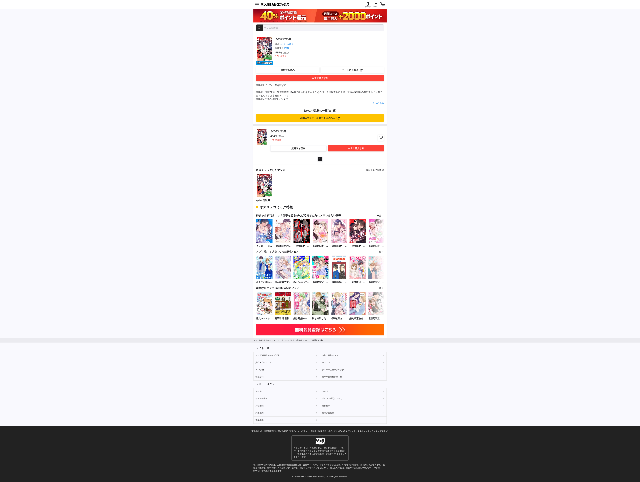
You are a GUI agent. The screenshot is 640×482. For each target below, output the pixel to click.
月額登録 (260, 405)
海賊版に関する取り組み (321, 431)
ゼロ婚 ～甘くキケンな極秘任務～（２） (264, 245)
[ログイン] (375, 4)
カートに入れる (350, 69)
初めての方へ (262, 398)
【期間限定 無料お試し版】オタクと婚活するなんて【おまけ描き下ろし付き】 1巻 (357, 282)
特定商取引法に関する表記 (276, 431)
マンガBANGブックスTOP (267, 355)
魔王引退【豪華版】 (283, 318)
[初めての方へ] (367, 4)
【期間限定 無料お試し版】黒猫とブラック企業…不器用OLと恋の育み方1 (376, 318)
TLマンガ (326, 362)
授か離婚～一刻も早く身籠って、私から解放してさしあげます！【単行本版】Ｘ (301, 318)
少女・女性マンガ (264, 362)
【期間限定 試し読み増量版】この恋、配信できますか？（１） (376, 245)
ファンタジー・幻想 (285, 340)
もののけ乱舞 (263, 200)
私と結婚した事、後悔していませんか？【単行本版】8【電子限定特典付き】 (320, 318)
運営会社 (255, 431)
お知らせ (260, 391)
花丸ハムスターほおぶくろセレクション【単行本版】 (264, 318)
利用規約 (260, 413)
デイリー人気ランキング (333, 369)
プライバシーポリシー (299, 431)
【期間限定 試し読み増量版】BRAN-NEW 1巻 (339, 282)
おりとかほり (287, 44)
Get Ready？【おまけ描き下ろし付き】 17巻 (301, 282)
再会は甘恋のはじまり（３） (283, 245)
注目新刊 (260, 377)
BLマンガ (260, 369)
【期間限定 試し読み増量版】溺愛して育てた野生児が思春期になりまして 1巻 (320, 282)
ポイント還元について (332, 398)
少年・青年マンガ (330, 355)
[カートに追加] (381, 138)
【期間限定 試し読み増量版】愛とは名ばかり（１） (301, 245)
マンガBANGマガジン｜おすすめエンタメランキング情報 (360, 431)
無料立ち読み (288, 69)
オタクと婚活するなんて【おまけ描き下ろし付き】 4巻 (264, 282)
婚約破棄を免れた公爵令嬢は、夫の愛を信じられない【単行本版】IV (357, 318)
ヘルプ (325, 391)
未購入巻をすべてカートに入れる (317, 117)
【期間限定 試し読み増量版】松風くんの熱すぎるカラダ (320, 245)
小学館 (286, 47)
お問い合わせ (328, 413)
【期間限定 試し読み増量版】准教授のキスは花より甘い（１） (339, 245)
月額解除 (326, 405)
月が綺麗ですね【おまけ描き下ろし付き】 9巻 (283, 282)
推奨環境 (260, 420)
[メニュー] (257, 4)
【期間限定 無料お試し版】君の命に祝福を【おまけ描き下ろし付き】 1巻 (376, 282)
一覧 (379, 215)
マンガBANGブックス (263, 340)
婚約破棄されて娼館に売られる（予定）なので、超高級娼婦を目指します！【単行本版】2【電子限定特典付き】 (339, 318)
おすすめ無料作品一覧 (332, 377)
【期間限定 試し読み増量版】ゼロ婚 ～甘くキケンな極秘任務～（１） (357, 245)
